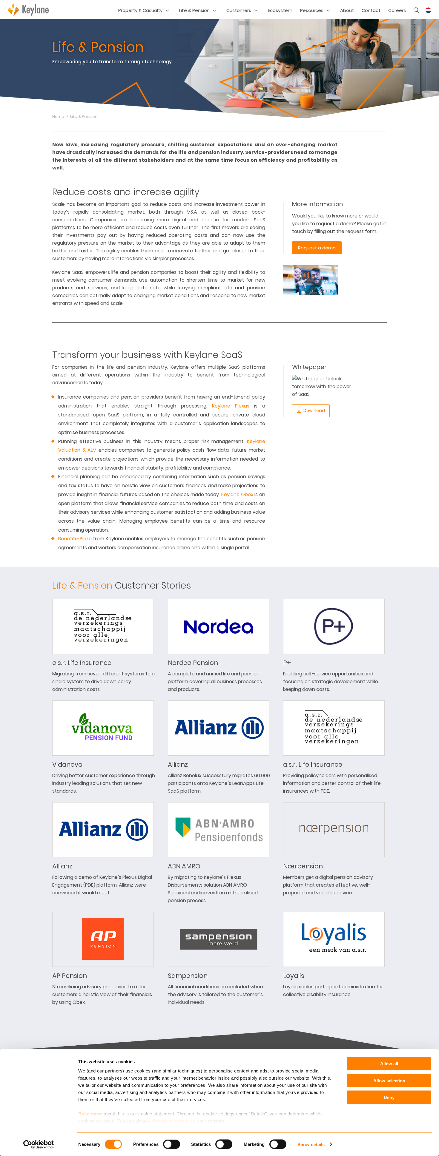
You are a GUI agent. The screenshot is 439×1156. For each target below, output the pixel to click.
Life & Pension (194, 10)
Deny (389, 1097)
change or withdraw (173, 1120)
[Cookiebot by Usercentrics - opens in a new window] (39, 1144)
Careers (397, 10)
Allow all (389, 1063)
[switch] (171, 1144)
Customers (238, 10)
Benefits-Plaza (75, 538)
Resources (311, 10)
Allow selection (389, 1080)
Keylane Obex (237, 494)
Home (58, 116)
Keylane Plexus (230, 405)
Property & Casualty (140, 10)
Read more (90, 1113)
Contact (371, 10)
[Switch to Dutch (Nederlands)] (428, 10)
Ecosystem (280, 10)
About (347, 10)
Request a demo (317, 248)
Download (314, 410)
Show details (311, 1144)
